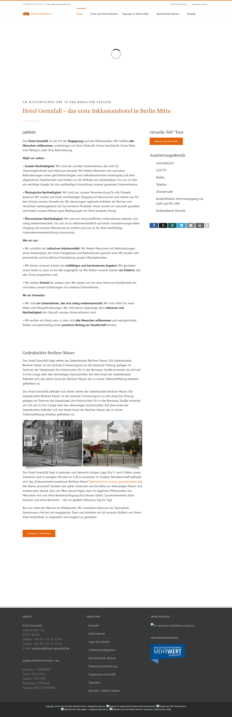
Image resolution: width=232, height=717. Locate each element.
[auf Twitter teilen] (163, 225)
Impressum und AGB (102, 674)
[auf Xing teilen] (172, 225)
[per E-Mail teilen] (190, 225)
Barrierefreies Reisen (102, 658)
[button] (204, 13)
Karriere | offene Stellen (104, 691)
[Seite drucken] (199, 225)
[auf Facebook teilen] (154, 225)
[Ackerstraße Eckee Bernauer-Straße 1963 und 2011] (82, 421)
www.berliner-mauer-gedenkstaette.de (116, 481)
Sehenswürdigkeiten (102, 650)
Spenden (94, 682)
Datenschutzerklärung (103, 666)
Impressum (148, 709)
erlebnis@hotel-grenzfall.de (57, 4)
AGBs (169, 709)
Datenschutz (159, 709)
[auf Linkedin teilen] (181, 225)
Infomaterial (97, 634)
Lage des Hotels (99, 642)
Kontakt (94, 625)
